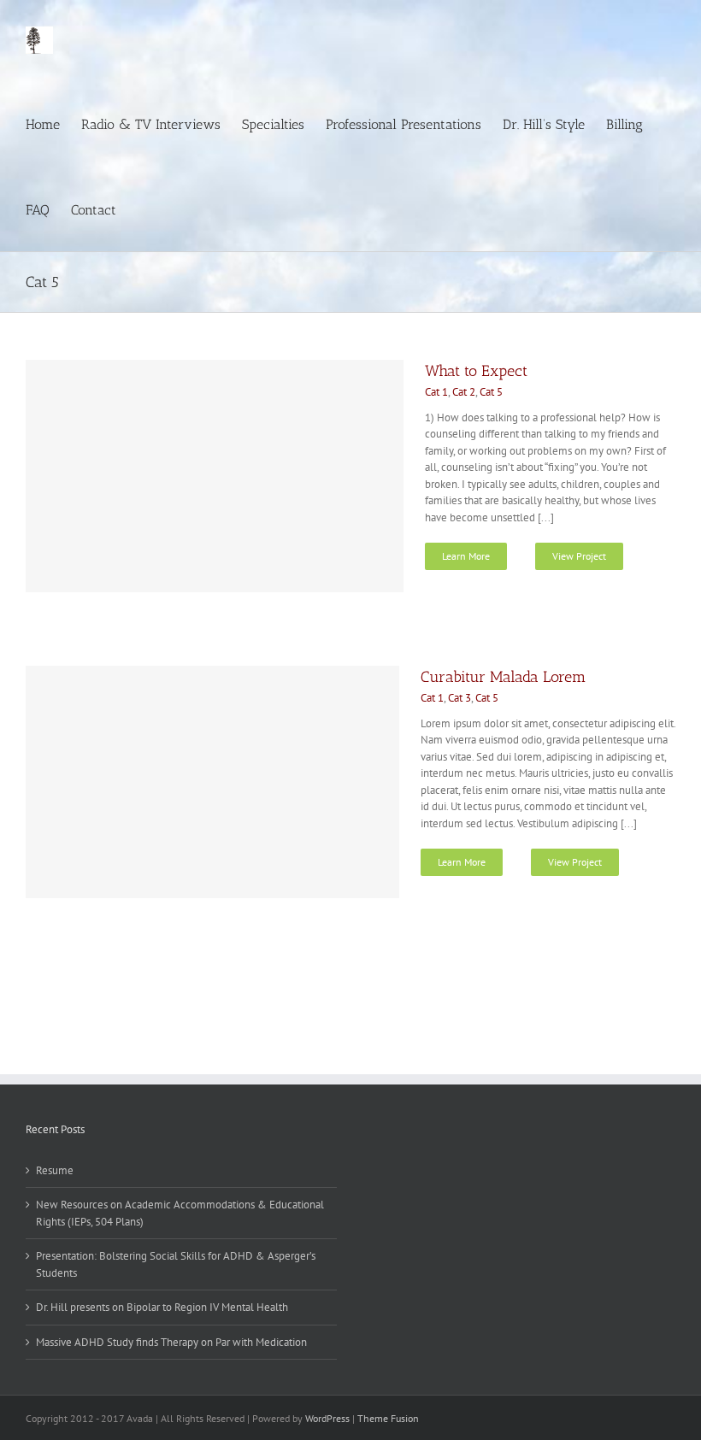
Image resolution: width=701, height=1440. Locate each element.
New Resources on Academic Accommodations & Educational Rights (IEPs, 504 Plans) (180, 1213)
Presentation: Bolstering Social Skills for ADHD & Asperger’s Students (175, 1264)
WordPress (327, 1418)
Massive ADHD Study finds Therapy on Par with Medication (171, 1342)
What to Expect (476, 370)
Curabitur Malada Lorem (503, 676)
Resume (55, 1170)
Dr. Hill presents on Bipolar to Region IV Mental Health (162, 1307)
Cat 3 (459, 698)
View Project (579, 556)
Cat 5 (491, 392)
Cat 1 (436, 392)
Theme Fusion (388, 1418)
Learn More (466, 556)
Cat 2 (463, 392)
